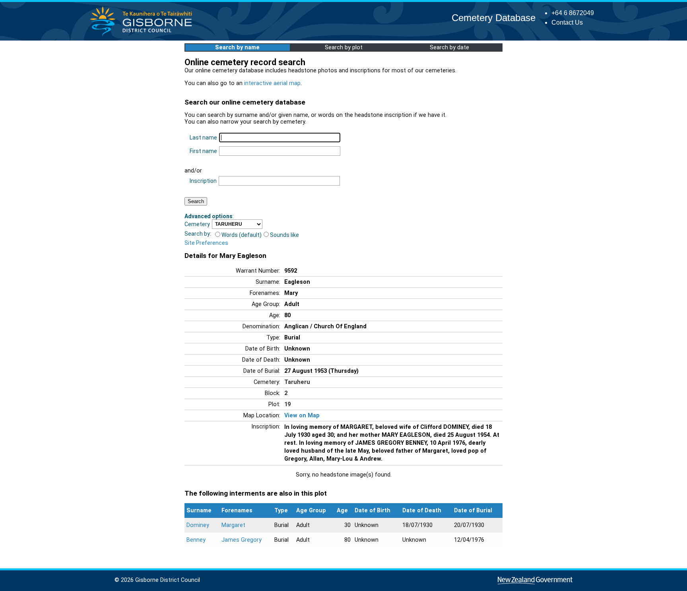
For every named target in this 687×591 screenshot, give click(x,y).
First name (203, 151)
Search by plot (344, 47)
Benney (196, 540)
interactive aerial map (272, 83)
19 (287, 404)
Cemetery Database (494, 17)
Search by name (237, 47)
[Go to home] (143, 35)
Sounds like (284, 235)
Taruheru (297, 382)
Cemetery (197, 224)
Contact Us (567, 22)
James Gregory (241, 540)
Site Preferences (206, 243)
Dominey (197, 525)
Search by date (449, 47)
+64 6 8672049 (572, 13)
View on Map (302, 415)
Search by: (197, 234)
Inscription (203, 181)
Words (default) (241, 235)
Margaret (233, 525)
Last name (203, 137)
